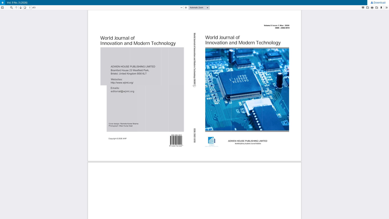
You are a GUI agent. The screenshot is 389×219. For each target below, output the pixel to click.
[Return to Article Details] (2, 2)
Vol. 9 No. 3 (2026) (17, 2)
